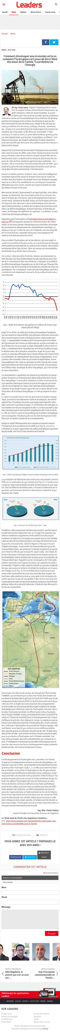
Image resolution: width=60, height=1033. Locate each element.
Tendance (50, 1001)
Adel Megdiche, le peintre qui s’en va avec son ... (17, 973)
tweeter (54, 42)
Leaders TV (25, 1001)
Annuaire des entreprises (41, 1013)
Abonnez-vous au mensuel (42, 1021)
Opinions (43, 1001)
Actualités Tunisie (6, 1013)
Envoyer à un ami (22, 835)
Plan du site (37, 1016)
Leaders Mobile (6, 1021)
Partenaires (10, 1001)
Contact (36, 1019)
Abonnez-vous (44, 855)
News (12, 33)
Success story (34, 1001)
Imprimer (43, 835)
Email (4, 897)
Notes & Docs (36, 12)
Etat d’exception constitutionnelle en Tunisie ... (45, 973)
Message (6, 906)
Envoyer (51, 933)
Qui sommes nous (6, 1019)
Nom (4, 887)
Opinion (23, 12)
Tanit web (45, 1028)
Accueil (5, 33)
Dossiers (18, 1001)
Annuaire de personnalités (9, 1016)
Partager (45, 42)
